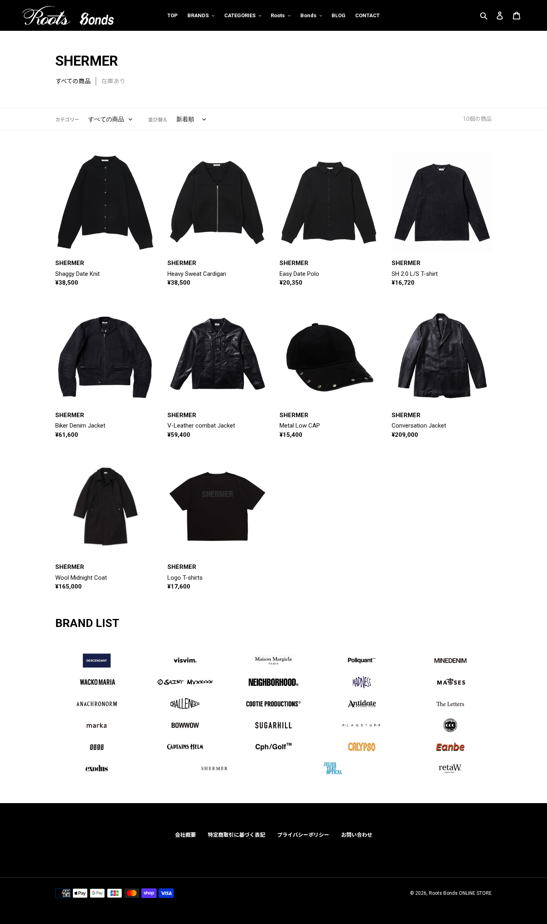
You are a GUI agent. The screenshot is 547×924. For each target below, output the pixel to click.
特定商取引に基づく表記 (236, 835)
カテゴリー (67, 120)
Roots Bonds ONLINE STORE (460, 893)
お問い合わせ (356, 835)
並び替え (157, 120)
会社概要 (185, 835)
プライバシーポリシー (303, 835)
